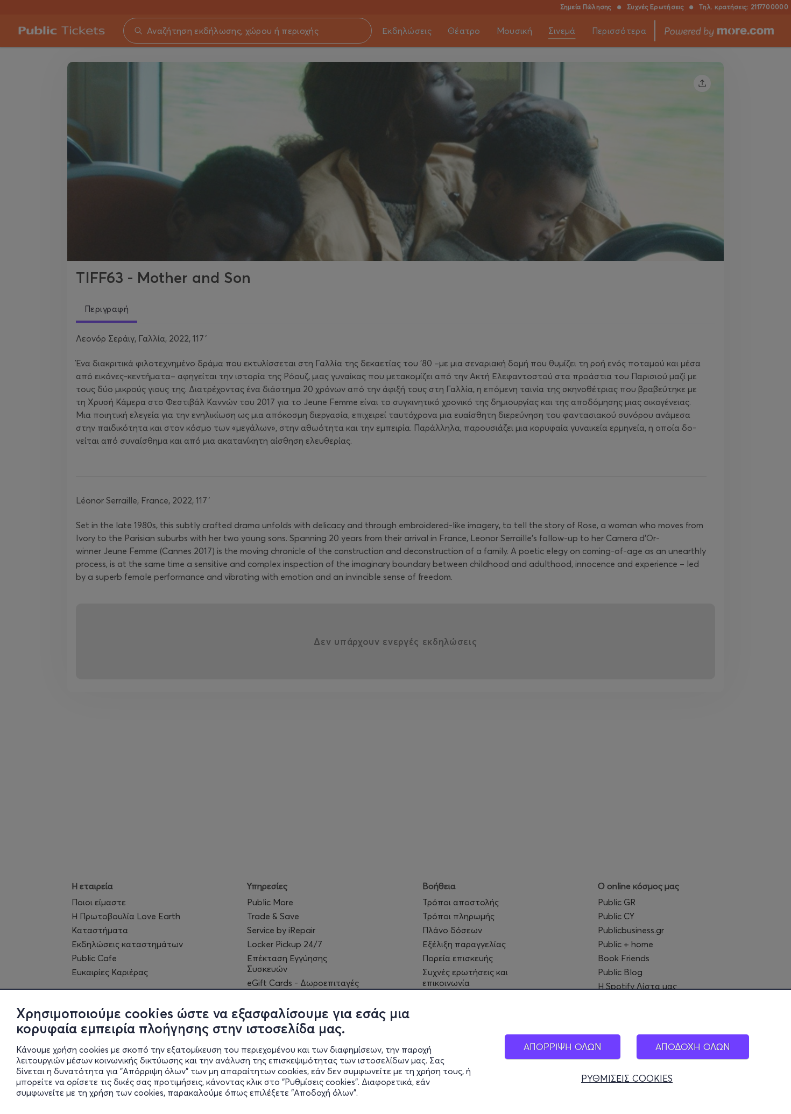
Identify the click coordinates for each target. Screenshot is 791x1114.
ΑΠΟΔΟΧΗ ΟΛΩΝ (692, 1046)
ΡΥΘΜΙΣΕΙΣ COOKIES (627, 1078)
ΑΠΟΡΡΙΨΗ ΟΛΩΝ (563, 1046)
